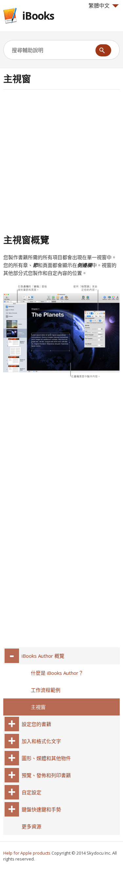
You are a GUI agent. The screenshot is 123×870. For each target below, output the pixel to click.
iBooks (38, 16)
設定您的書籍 (36, 724)
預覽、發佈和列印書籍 (46, 775)
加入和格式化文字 (41, 741)
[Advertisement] (61, 160)
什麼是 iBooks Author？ (57, 673)
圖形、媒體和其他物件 (46, 758)
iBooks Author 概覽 (43, 655)
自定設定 (31, 792)
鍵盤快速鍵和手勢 (41, 809)
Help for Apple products (27, 853)
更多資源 (31, 826)
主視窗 (38, 707)
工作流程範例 (45, 690)
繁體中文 (99, 5)
